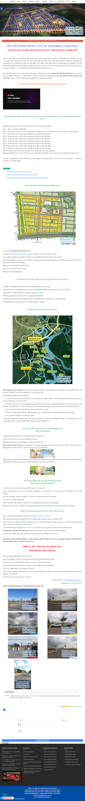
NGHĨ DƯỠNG (61, 1)
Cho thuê (44, 1)
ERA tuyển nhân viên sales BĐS (31, 756)
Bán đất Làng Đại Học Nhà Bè (71, 759)
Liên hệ (73, 1)
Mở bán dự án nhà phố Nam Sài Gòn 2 (19, 172)
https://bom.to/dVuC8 (75, 583)
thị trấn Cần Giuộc (29, 527)
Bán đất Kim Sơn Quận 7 (70, 756)
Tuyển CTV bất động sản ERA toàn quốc (32, 766)
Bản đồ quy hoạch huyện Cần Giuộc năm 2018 (22, 175)
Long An (41, 293)
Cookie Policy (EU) (48, 769)
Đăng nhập (64, 720)
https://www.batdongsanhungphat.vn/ (70, 580)
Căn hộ (37, 1)
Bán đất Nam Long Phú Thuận (71, 762)
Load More (5, 742)
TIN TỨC (67, 1)
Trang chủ (12, 1)
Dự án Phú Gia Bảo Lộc (29, 751)
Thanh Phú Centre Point (29, 759)
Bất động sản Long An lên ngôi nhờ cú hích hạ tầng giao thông (27, 178)
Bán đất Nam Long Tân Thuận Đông (73, 764)
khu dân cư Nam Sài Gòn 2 (41, 516)
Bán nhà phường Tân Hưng (50, 756)
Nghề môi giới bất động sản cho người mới (33, 768)
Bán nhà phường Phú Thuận (50, 754)
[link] (42, 218)
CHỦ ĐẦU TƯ (52, 1)
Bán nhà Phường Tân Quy (50, 767)
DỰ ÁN (18, 1)
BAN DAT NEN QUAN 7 (70, 751)
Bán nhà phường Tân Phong (50, 762)
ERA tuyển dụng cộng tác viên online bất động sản (32, 762)
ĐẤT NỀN (24, 1)
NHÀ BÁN (31, 1)
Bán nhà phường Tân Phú (50, 764)
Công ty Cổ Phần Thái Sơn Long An (22, 254)
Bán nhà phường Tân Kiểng (50, 759)
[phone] (2, 798)
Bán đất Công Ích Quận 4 (70, 754)
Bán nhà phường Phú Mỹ (49, 751)
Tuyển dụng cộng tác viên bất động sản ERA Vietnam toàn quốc (32, 772)
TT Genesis (26, 754)
